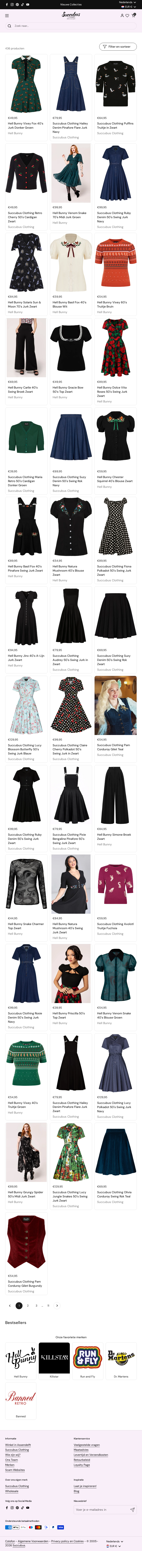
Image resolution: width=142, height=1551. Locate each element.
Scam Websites (15, 1470)
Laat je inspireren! (85, 1486)
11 (49, 1305)
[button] (133, 15)
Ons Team (11, 1460)
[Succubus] (71, 16)
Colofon (10, 1541)
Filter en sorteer (119, 47)
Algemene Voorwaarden (33, 1541)
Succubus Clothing (17, 1450)
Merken (9, 1465)
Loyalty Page (82, 1465)
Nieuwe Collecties (71, 4)
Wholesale (11, 1491)
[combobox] (71, 25)
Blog (76, 1491)
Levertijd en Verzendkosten (91, 1455)
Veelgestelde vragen (87, 1445)
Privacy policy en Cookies (67, 1541)
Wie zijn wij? (12, 1455)
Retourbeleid (82, 1460)
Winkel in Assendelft (18, 1445)
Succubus (19, 1545)
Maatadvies (81, 1450)
